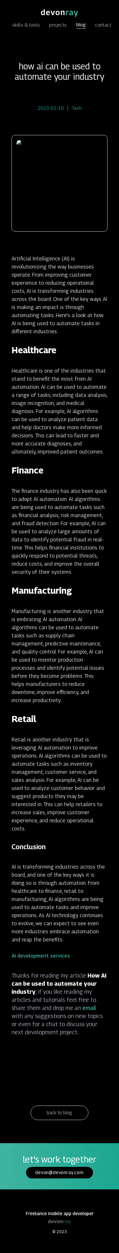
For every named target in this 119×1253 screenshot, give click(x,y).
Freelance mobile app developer (60, 1213)
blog (81, 24)
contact (103, 25)
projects (58, 25)
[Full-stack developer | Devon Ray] (59, 13)
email (89, 1007)
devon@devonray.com (59, 1172)
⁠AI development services (41, 956)
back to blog (59, 1112)
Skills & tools (26, 25)
